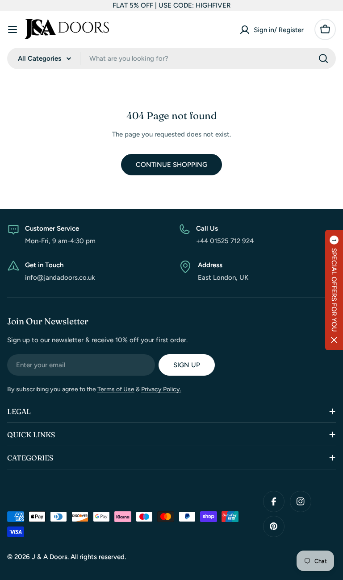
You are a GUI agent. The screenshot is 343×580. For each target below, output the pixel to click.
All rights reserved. (98, 557)
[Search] (323, 58)
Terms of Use (115, 389)
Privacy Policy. (161, 389)
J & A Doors (49, 557)
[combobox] (171, 58)
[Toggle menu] (12, 29)
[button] (334, 290)
